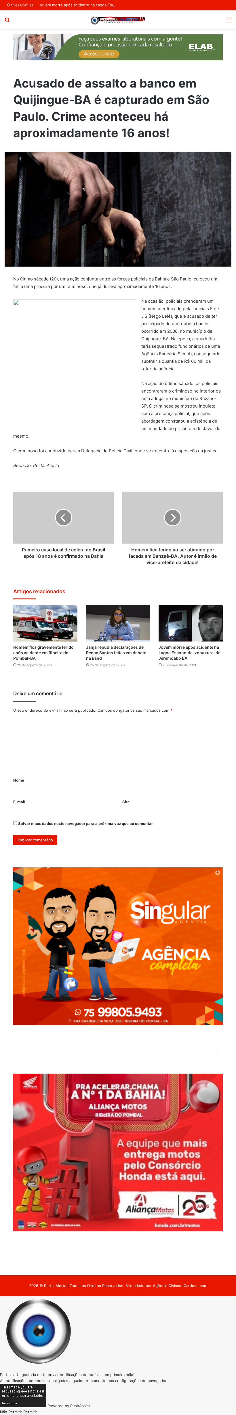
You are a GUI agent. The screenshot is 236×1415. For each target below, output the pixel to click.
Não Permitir (11, 1412)
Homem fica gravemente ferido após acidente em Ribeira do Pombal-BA (43, 653)
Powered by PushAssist (68, 1405)
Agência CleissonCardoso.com (180, 1285)
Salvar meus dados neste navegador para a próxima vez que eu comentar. (86, 823)
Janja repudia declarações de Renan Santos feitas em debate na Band (116, 653)
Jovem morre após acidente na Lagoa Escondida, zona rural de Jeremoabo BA (109, 5)
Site (126, 801)
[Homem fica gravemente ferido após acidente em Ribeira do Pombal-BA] (45, 623)
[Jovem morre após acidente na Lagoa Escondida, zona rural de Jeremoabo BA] (191, 623)
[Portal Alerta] (118, 19)
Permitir (30, 1412)
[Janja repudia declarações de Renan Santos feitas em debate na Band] (118, 623)
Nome (18, 780)
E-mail (19, 801)
